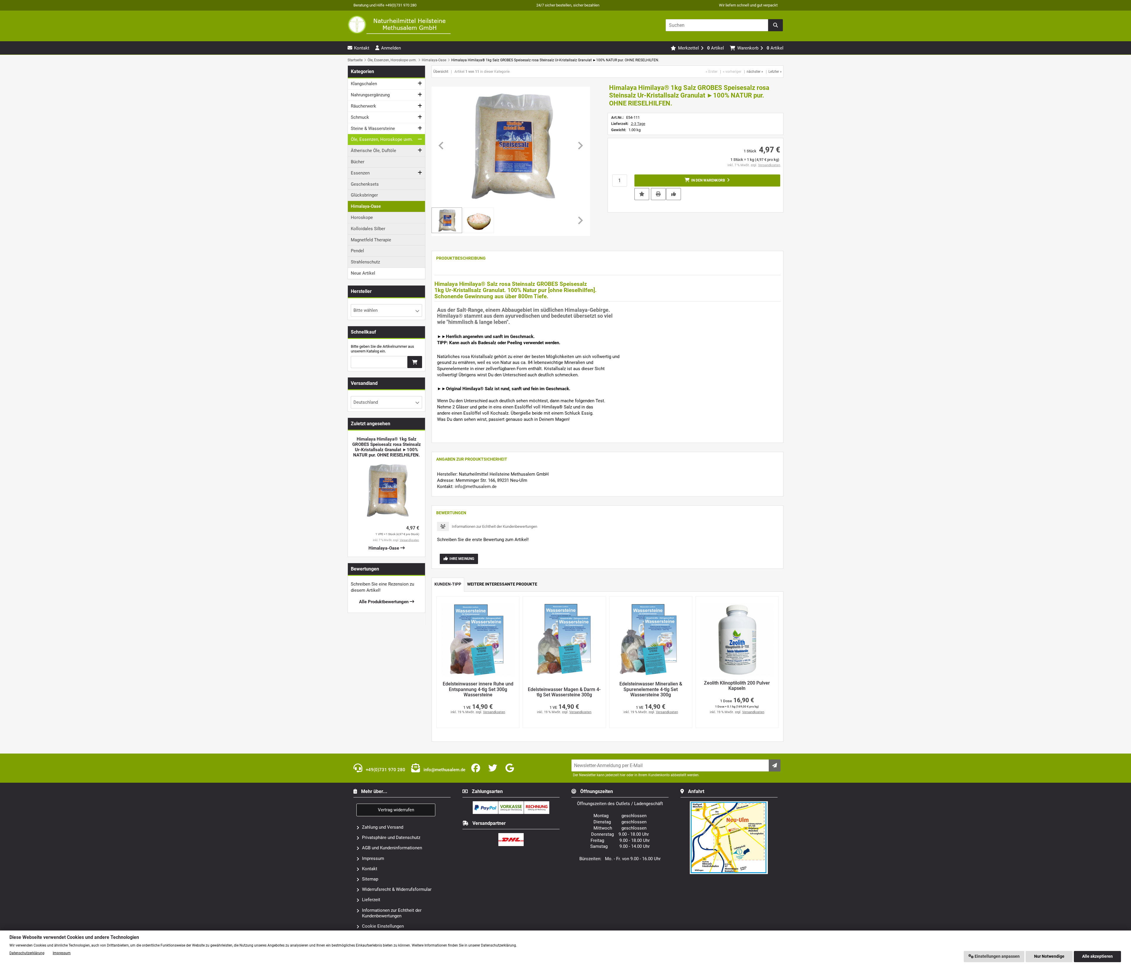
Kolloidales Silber (368, 228)
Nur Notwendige (1049, 956)
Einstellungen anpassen (997, 956)
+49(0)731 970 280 (385, 769)
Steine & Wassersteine (373, 128)
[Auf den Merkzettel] (642, 194)
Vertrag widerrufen (396, 809)
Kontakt (369, 868)
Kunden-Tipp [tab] (447, 584)
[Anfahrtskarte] (729, 803)
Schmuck (360, 117)
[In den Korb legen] (415, 362)
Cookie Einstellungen (383, 926)
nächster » (755, 72)
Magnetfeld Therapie (371, 240)
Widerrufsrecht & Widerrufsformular (396, 889)
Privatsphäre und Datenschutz (391, 837)
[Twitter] (494, 768)
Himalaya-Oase (366, 206)
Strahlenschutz (365, 262)
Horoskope (362, 217)
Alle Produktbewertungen (384, 601)
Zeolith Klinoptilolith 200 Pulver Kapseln (737, 685)
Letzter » (775, 72)
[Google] (510, 768)
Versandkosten (769, 165)
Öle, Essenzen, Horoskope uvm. (382, 139)
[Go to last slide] (441, 146)
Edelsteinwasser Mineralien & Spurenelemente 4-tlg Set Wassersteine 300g (650, 689)
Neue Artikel (363, 273)
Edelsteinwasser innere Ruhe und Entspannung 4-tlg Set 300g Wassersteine (478, 689)
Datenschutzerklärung (26, 953)
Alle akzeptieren (1097, 956)
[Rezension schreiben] (673, 193)
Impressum (373, 858)
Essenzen (360, 173)
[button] (479, 220)
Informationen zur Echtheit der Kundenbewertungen (494, 526)
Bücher (357, 161)
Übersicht (440, 72)
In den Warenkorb (707, 180)
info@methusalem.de (476, 486)
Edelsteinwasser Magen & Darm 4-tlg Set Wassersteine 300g (564, 692)
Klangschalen (364, 83)
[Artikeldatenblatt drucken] (658, 193)
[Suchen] (775, 25)
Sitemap (370, 879)
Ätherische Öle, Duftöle (373, 150)
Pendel (357, 250)
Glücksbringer (364, 195)
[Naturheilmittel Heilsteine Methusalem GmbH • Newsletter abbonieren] (775, 765)
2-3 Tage (638, 123)
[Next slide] (580, 146)
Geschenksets (365, 184)
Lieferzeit (371, 899)
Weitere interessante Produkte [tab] (502, 584)
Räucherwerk (363, 106)
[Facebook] (476, 768)
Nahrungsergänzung (370, 95)
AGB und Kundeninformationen (392, 847)
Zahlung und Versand (382, 827)
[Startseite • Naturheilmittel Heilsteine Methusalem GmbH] (399, 24)
